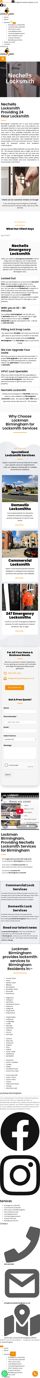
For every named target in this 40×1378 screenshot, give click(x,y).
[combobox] (9, 719)
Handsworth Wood (12, 1004)
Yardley (8, 1064)
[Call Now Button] (35, 1373)
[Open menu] (3, 59)
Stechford (9, 1060)
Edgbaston (10, 998)
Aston (8, 981)
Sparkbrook (10, 1054)
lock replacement (23, 137)
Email (7, 727)
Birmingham (7, 145)
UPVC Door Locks (14, 29)
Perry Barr (9, 1034)
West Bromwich (11, 1088)
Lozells (8, 1024)
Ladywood (9, 1019)
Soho (8, 1047)
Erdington (9, 1000)
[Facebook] (1, 6)
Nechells (9, 1026)
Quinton (9, 1039)
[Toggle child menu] (13, 1354)
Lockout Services (14, 38)
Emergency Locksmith (12, 1205)
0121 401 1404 (8, 323)
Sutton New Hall (11, 1075)
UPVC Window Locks (15, 36)
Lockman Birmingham (13, 379)
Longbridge (10, 1021)
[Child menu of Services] (14, 23)
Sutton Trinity (11, 1077)
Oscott (8, 1032)
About (6, 19)
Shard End (9, 1043)
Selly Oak (9, 1041)
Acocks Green (11, 978)
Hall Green (9, 1002)
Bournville (9, 991)
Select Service (10, 736)
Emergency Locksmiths (16, 25)
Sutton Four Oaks (12, 1071)
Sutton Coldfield (12, 1062)
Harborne (9, 1006)
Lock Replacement (15, 31)
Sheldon (9, 1045)
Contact (7, 44)
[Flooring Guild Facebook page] (20, 1151)
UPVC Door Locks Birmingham (14, 1210)
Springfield (10, 1056)
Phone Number (10, 717)
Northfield (9, 1028)
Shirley (8, 1067)
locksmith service (25, 141)
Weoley (8, 1086)
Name (6, 708)
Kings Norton (10, 1013)
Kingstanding (10, 1017)
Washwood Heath (12, 1084)
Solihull (8, 1049)
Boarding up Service (15, 40)
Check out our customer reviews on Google (20, 200)
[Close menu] (1, 1346)
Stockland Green (12, 1069)
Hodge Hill (9, 1009)
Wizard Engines (7, 1342)
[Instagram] (4, 6)
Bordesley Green (12, 989)
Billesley (9, 985)
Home (6, 17)
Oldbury (9, 1030)
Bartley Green (11, 983)
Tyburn (8, 1082)
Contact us (4, 46)
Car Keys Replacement (16, 33)
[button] (4, 1373)
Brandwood (10, 993)
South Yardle (10, 1052)
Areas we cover (9, 42)
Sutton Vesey (11, 1079)
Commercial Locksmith (16, 27)
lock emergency (23, 203)
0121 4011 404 (27, 936)
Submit (7, 775)
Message (7, 745)
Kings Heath (10, 1011)
